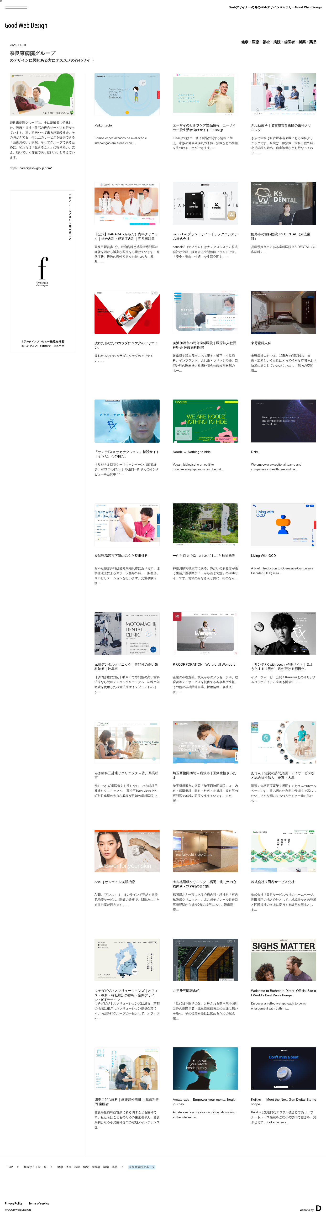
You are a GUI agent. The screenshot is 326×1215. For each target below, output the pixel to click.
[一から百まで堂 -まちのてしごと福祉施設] (205, 545)
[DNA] (283, 441)
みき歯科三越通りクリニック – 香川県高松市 (126, 775)
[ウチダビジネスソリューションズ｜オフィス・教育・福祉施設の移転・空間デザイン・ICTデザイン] (127, 979)
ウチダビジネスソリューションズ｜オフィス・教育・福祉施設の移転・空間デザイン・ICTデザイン (126, 995)
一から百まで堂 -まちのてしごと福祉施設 (204, 556)
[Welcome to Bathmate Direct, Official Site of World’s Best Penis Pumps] (283, 979)
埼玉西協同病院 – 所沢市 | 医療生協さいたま (204, 775)
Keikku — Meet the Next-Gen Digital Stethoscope (283, 1102)
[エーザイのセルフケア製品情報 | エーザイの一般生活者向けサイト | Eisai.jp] (205, 114)
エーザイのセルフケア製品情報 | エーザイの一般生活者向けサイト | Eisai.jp (204, 128)
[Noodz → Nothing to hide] (205, 441)
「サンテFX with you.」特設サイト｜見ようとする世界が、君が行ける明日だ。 (282, 667)
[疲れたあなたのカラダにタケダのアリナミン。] (127, 332)
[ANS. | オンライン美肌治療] (127, 871)
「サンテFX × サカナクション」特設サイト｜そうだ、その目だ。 (127, 454)
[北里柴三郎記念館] (205, 979)
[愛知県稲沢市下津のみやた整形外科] (127, 545)
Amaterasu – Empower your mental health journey (205, 1102)
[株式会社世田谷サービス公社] (283, 871)
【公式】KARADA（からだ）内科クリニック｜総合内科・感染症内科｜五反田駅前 (126, 236)
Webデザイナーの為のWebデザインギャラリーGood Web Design (275, 7)
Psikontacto (103, 125)
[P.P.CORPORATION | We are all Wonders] (205, 653)
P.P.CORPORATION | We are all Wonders (204, 664)
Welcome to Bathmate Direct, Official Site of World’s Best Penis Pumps (283, 993)
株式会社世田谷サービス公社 (272, 882)
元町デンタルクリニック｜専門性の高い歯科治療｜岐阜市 (126, 667)
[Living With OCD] (283, 545)
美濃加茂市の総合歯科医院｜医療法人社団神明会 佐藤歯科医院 (204, 345)
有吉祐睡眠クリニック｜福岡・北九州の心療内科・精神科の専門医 (204, 884)
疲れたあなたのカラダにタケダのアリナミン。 (126, 345)
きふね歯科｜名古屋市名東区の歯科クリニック (281, 128)
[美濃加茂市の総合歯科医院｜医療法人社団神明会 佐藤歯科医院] (205, 332)
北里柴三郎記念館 (186, 991)
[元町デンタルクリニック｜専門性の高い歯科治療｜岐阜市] (127, 653)
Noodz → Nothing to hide (192, 452)
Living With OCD (263, 556)
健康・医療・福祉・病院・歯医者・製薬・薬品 (278, 42)
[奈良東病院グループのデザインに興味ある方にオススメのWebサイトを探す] (42, 114)
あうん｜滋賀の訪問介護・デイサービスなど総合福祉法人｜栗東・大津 (283, 775)
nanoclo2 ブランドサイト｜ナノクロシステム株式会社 (205, 236)
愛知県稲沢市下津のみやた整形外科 (121, 556)
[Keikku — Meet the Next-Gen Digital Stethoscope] (283, 1088)
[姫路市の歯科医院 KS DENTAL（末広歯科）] (283, 223)
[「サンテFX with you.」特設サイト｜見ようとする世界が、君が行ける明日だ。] (283, 653)
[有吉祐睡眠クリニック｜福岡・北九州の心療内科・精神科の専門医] (205, 871)
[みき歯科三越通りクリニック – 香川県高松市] (127, 762)
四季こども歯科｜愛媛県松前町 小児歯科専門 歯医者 (127, 1102)
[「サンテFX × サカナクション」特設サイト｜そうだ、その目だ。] (127, 441)
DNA (254, 452)
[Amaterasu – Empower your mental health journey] (205, 1088)
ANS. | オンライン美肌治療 (115, 882)
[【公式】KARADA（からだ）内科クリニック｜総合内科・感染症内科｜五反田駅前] (127, 223)
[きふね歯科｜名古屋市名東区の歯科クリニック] (283, 114)
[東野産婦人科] (283, 332)
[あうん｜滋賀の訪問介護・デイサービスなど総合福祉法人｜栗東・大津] (283, 762)
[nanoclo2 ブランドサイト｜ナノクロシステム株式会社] (205, 223)
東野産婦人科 (261, 343)
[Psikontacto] (127, 114)
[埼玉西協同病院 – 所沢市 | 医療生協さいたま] (205, 762)
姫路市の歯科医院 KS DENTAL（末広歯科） (280, 236)
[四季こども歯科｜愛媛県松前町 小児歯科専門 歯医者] (127, 1088)
